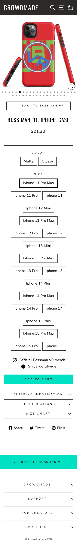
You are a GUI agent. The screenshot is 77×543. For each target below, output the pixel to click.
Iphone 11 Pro (26, 195)
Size (38, 174)
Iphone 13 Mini (38, 245)
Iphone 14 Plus (38, 283)
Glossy (47, 161)
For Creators (37, 513)
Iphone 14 (54, 308)
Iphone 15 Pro (26, 346)
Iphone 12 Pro (26, 233)
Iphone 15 (54, 346)
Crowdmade (21, 7)
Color (39, 153)
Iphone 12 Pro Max (38, 220)
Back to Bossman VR (42, 105)
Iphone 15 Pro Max (38, 333)
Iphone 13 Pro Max (38, 258)
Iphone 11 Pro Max (38, 182)
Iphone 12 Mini (38, 208)
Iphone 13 (54, 270)
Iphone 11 (54, 195)
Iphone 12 (54, 233)
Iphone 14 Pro (26, 308)
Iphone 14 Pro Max (38, 295)
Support (37, 499)
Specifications (39, 404)
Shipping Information (39, 394)
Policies (37, 527)
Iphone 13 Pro (26, 270)
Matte (29, 161)
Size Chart (38, 414)
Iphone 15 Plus (38, 321)
